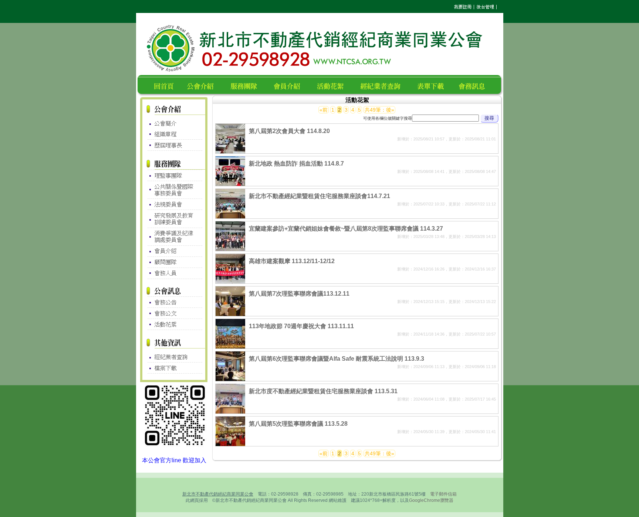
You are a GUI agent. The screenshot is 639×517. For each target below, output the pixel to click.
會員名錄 (290, 85)
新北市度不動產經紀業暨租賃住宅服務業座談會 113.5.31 (323, 391)
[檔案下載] (173, 368)
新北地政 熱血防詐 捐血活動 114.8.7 (296, 163)
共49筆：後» (379, 110)
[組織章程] (173, 134)
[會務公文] (173, 313)
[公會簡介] (173, 122)
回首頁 (165, 85)
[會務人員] (173, 273)
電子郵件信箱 (443, 494)
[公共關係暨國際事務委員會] (173, 189)
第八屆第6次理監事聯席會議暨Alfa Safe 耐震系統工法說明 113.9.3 (336, 359)
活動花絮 (333, 85)
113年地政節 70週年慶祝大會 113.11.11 (301, 326)
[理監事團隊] (173, 175)
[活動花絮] (173, 324)
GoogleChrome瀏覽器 (431, 500)
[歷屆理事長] (173, 145)
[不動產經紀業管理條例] (173, 355)
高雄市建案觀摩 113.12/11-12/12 (292, 261)
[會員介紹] (173, 251)
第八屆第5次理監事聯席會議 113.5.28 (298, 424)
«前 (324, 110)
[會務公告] (173, 302)
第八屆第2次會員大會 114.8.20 (289, 131)
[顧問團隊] (173, 262)
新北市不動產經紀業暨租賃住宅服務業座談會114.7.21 (319, 196)
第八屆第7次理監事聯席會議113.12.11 (299, 293)
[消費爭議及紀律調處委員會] (173, 236)
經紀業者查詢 (383, 85)
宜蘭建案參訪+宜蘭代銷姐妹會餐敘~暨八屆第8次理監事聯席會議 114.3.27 (346, 228)
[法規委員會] (173, 204)
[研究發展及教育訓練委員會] (173, 219)
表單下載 (432, 85)
